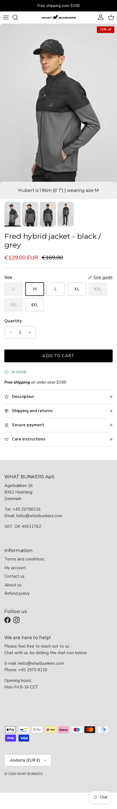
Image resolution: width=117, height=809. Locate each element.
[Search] (18, 17)
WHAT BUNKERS (29, 774)
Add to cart (58, 355)
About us (12, 585)
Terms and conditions (24, 559)
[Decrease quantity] (9, 332)
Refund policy (17, 593)
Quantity (13, 321)
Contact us (14, 576)
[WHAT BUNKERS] (58, 17)
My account (15, 568)
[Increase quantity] (31, 332)
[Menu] (6, 17)
